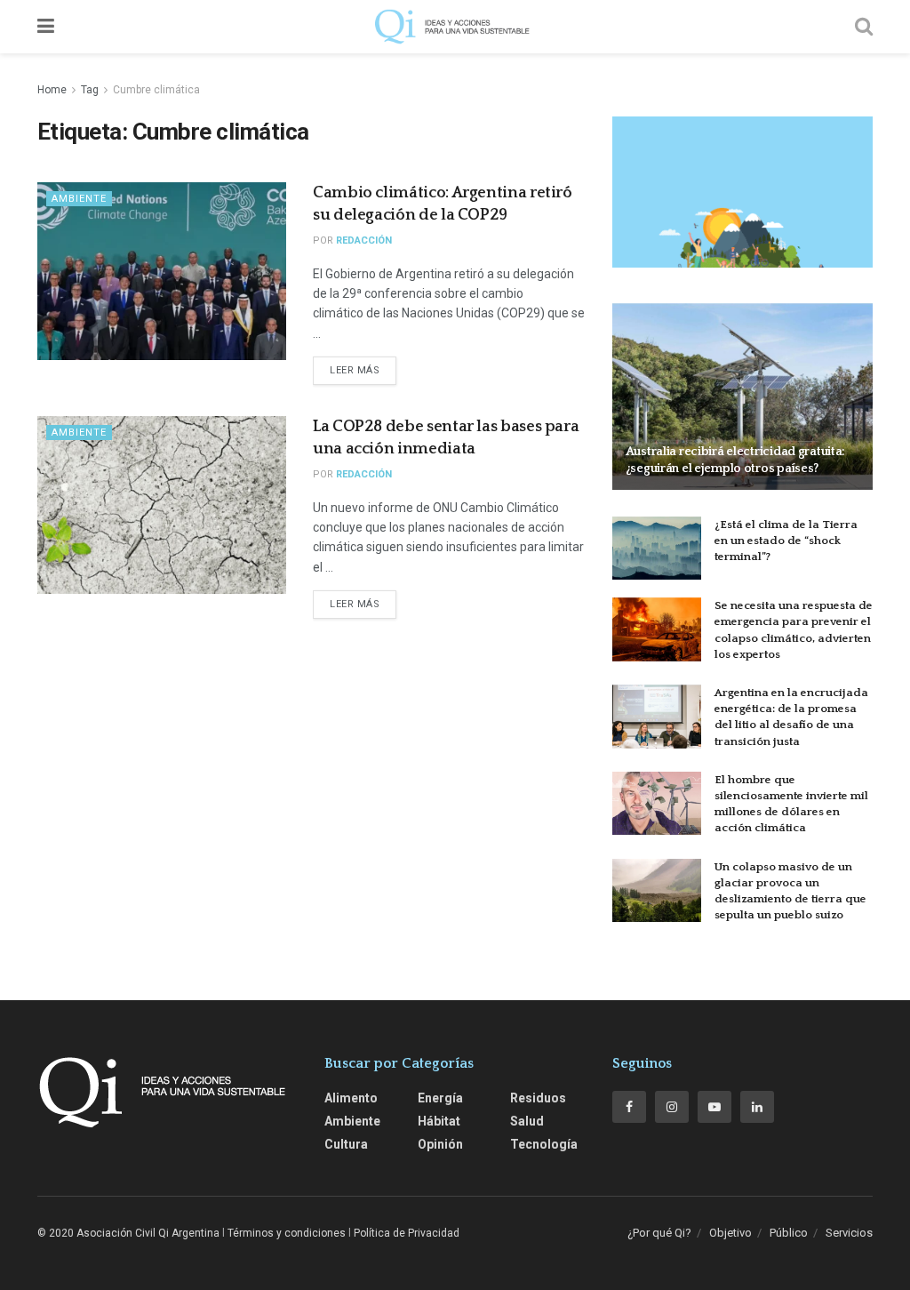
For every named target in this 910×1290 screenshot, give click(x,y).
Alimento (351, 1098)
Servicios (849, 1232)
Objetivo (730, 1232)
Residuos (538, 1098)
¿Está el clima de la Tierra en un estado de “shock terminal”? (786, 540)
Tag (90, 90)
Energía (440, 1098)
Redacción (364, 240)
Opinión (440, 1144)
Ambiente (79, 198)
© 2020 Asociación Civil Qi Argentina (128, 1233)
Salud (527, 1121)
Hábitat (439, 1121)
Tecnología (544, 1144)
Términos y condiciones (287, 1233)
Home (52, 90)
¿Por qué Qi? (659, 1232)
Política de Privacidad (406, 1233)
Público (789, 1232)
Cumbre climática (156, 90)
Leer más (354, 370)
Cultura (346, 1144)
